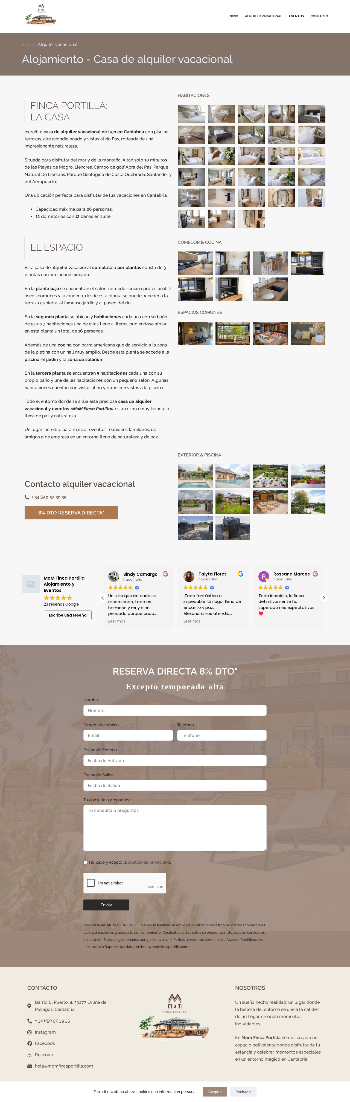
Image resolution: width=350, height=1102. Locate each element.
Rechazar (243, 1092)
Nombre (91, 699)
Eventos (296, 16)
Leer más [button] (116, 621)
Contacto (319, 16)
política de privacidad (149, 862)
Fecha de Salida (98, 775)
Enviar (106, 905)
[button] (324, 598)
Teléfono (185, 724)
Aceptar (215, 1092)
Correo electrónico (101, 724)
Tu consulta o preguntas (106, 799)
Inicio (233, 16)
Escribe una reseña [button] (68, 615)
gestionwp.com (159, 940)
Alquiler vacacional (263, 16)
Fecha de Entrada (100, 749)
